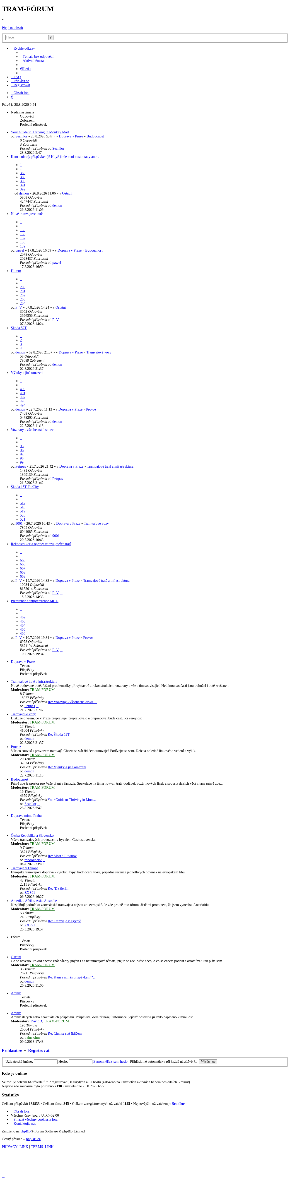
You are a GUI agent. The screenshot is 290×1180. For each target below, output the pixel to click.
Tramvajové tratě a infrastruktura (110, 466)
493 (22, 401)
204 (22, 303)
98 (22, 458)
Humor (16, 271)
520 (22, 515)
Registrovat (38, 1050)
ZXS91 (29, 892)
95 (22, 446)
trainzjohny (32, 1037)
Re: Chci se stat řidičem (65, 1033)
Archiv (16, 993)
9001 (19, 523)
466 (22, 633)
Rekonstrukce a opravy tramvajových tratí (41, 544)
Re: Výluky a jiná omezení (67, 767)
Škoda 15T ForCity (25, 487)
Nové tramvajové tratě (27, 214)
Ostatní (67, 193)
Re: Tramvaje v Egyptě (64, 921)
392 (22, 189)
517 (22, 503)
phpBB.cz (33, 1139)
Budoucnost (95, 136)
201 (22, 291)
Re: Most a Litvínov (62, 856)
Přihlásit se (12, 1050)
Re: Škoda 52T (59, 734)
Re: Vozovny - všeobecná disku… (72, 702)
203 (22, 299)
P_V (18, 307)
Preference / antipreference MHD (34, 601)
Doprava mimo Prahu (26, 815)
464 (22, 625)
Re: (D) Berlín (58, 888)
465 (22, 629)
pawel (19, 250)
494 (22, 405)
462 (22, 617)
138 (22, 242)
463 (22, 621)
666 (22, 564)
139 (22, 246)
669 (22, 576)
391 (22, 185)
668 (22, 572)
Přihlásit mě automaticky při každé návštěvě (161, 1061)
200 (22, 287)
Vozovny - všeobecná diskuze (32, 430)
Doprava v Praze (71, 136)
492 (22, 397)
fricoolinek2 (33, 860)
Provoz (91, 409)
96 (22, 450)
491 (22, 393)
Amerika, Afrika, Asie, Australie (34, 901)
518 (22, 507)
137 (22, 238)
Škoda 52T (19, 328)
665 (22, 560)
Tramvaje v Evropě (24, 868)
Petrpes (20, 466)
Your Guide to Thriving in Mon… (72, 800)
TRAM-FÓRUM (42, 690)
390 (22, 181)
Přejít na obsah (12, 28)
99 (22, 462)
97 (22, 454)
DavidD (36, 1021)
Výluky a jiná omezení (27, 373)
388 (22, 173)
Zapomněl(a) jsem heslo (110, 1061)
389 (22, 177)
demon (24, 193)
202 (22, 295)
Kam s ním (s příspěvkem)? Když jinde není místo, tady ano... (55, 157)
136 (22, 234)
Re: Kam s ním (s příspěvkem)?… (72, 977)
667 (22, 568)
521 (22, 519)
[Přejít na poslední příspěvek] (66, 148)
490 (22, 389)
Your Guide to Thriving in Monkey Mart (40, 132)
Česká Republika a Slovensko (32, 835)
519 (22, 511)
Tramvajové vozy (98, 352)
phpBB (25, 1131)
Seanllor (21, 136)
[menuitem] (36, 56)
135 (22, 230)
